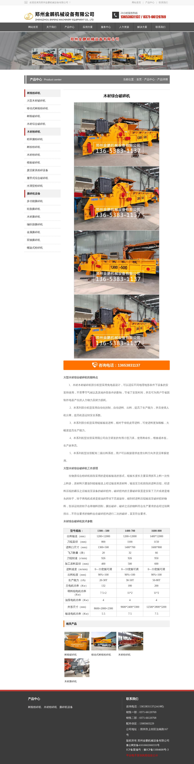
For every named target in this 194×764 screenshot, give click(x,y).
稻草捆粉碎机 (35, 139)
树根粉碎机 (33, 93)
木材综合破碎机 (36, 124)
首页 (139, 79)
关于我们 (51, 27)
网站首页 (136, 2)
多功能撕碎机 (35, 201)
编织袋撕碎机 (35, 224)
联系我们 (163, 2)
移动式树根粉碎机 (101, 654)
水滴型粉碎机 (35, 185)
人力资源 (124, 27)
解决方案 (142, 27)
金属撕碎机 (33, 232)
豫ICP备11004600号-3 (156, 749)
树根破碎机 (70, 654)
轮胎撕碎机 (33, 209)
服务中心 (106, 27)
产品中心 (149, 2)
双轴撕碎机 (33, 240)
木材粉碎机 (124, 654)
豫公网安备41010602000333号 (143, 745)
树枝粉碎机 (33, 147)
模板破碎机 (33, 162)
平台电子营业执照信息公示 (142, 755)
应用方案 (88, 27)
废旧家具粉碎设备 (37, 170)
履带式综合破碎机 (37, 178)
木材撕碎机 (70, 681)
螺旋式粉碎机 (35, 247)
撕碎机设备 (33, 193)
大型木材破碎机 (36, 100)
